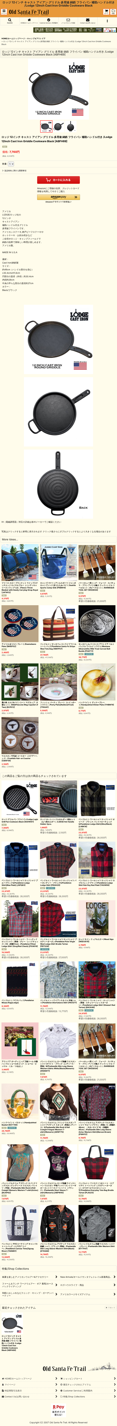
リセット (111, 1307)
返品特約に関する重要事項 (15, 170)
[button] (4, 12)
